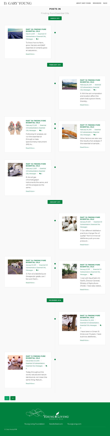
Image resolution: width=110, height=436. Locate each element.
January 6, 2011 (85, 269)
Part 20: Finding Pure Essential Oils (36, 30)
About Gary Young (83, 3)
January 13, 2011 (31, 265)
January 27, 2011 (85, 222)
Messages (29, 39)
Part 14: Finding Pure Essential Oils (36, 261)
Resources (97, 3)
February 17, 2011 (31, 125)
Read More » (30, 54)
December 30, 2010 (87, 320)
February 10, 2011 (85, 129)
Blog (105, 3)
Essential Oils (41, 36)
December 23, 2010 (32, 361)
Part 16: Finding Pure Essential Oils (36, 165)
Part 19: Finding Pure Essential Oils (90, 81)
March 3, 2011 (30, 34)
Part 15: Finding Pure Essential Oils (90, 218)
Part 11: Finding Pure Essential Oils (35, 357)
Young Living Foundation (34, 424)
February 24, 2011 (86, 85)
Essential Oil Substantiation (89, 323)
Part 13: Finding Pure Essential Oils (90, 266)
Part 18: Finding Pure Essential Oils (36, 122)
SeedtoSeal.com (56, 424)
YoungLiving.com (74, 424)
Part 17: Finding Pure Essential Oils (90, 126)
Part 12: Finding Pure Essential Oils (90, 316)
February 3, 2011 (31, 168)
